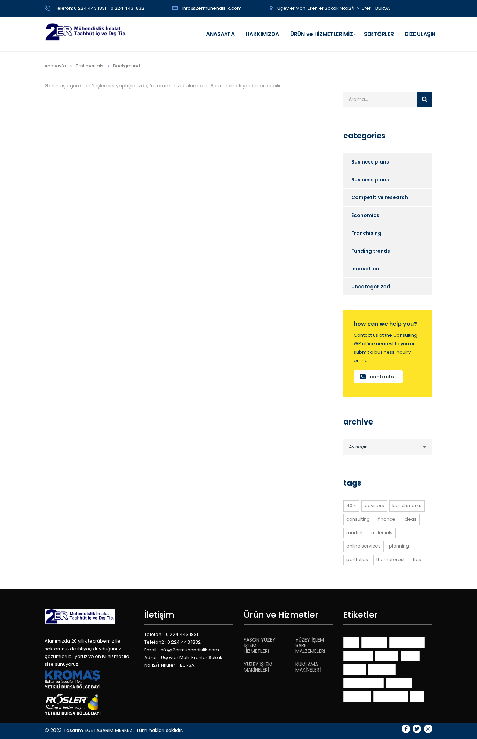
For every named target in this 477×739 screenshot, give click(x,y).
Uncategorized (370, 286)
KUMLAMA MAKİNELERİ (308, 667)
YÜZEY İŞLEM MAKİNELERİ (258, 667)
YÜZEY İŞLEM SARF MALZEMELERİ (310, 645)
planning (399, 546)
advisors (374, 505)
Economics (365, 215)
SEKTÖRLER (379, 34)
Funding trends (370, 250)
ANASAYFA (220, 34)
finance (386, 519)
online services (363, 546)
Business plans (370, 161)
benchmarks (406, 505)
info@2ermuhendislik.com (212, 8)
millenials (381, 532)
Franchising (366, 233)
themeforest (390, 559)
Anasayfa (55, 66)
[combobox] (387, 447)
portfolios (357, 559)
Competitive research (379, 197)
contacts (382, 376)
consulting (358, 519)
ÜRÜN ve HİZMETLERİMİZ (321, 34)
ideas (410, 519)
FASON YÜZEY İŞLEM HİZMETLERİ (260, 645)
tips (417, 559)
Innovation (365, 268)
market (354, 532)
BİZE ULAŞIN (420, 34)
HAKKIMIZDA (262, 34)
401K (351, 505)
